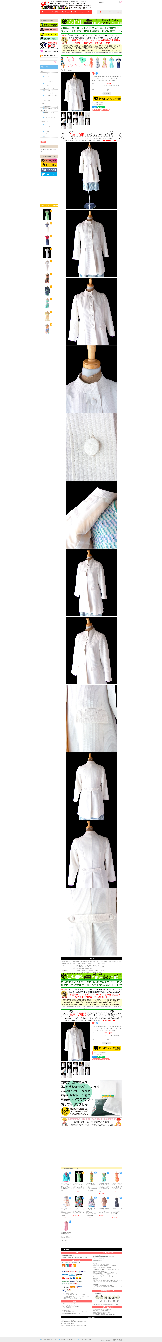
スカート (46, 76)
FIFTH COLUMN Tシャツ (51, 106)
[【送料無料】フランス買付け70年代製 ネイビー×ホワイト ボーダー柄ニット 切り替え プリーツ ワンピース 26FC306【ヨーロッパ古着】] (47, 231)
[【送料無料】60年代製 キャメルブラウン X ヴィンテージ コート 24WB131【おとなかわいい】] (104, 1206)
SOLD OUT (64, 70)
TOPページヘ (46, 12)
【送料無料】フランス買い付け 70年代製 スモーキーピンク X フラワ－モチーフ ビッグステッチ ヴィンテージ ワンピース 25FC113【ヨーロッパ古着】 (66, 1236)
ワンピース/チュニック (50, 74)
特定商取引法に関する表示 (68, 1339)
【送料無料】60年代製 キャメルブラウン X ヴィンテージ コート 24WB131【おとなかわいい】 (104, 1211)
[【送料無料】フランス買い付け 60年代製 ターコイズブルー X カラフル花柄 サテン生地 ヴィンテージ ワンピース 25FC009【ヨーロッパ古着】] (104, 1181)
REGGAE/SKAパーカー (50, 115)
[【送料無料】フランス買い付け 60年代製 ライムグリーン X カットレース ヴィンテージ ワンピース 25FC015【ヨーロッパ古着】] (79, 1181)
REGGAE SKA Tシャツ (50, 112)
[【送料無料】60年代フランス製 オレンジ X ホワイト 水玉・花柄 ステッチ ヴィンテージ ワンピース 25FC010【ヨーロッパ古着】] (117, 1181)
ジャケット (47, 78)
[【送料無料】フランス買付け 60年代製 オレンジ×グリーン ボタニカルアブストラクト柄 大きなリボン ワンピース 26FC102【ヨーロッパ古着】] (47, 282)
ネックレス (47, 126)
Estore (120, 1339)
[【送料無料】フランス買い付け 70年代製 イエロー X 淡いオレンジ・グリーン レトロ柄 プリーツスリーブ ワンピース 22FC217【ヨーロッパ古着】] (47, 320)
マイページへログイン (107, 12)
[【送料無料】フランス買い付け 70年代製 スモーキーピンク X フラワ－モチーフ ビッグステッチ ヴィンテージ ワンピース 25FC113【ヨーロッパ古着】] (66, 1230)
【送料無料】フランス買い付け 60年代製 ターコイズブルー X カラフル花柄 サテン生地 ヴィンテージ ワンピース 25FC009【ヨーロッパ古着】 (104, 1187)
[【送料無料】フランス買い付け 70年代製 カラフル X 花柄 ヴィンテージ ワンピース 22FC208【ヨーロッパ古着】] (47, 332)
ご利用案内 (57, 12)
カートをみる (118, 12)
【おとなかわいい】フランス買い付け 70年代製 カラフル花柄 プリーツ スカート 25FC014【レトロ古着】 (78, 1211)
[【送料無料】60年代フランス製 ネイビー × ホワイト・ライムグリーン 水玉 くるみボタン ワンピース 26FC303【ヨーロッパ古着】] (47, 295)
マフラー (46, 129)
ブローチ (46, 124)
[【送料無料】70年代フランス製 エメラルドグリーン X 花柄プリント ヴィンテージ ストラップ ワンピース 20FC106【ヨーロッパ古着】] (47, 307)
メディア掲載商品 (48, 93)
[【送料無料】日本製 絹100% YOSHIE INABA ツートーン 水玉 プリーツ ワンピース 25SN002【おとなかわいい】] (117, 1206)
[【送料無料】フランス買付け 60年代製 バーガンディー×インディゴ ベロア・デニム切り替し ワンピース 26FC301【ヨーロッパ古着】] (47, 244)
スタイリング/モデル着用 (50, 95)
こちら (93, 972)
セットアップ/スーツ (49, 81)
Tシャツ (43, 103)
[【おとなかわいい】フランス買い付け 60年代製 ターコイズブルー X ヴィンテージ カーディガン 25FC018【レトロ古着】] (66, 1181)
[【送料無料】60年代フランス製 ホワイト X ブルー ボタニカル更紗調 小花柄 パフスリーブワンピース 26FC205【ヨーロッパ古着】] (47, 269)
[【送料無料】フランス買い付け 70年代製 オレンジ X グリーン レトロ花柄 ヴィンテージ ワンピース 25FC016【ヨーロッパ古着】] (91, 1181)
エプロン (46, 133)
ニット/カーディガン (49, 88)
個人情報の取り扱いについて (48, 1339)
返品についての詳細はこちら (100, 102)
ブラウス (46, 83)
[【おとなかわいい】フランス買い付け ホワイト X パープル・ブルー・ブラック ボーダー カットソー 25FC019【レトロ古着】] (91, 1206)
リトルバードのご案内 (85, 1339)
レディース (44, 71)
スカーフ (46, 131)
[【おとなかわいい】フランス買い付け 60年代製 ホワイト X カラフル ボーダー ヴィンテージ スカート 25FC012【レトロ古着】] (66, 1206)
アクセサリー (44, 121)
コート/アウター (48, 90)
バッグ (46, 136)
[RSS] (43, 142)
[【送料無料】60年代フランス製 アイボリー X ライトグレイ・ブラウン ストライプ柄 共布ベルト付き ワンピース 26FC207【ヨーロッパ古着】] (47, 257)
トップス (46, 85)
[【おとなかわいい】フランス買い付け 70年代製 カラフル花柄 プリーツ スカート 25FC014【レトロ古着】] (79, 1206)
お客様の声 (75, 12)
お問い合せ (66, 12)
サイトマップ (85, 12)
